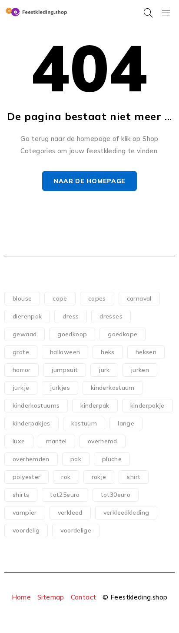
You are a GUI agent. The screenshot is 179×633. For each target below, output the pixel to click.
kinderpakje (147, 405)
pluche (112, 459)
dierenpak (27, 316)
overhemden (31, 459)
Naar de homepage (89, 181)
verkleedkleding (126, 512)
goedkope (122, 334)
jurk (104, 370)
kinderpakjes (31, 423)
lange (126, 423)
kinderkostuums (36, 405)
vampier (25, 512)
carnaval (139, 298)
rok (65, 477)
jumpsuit (64, 370)
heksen (146, 352)
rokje (99, 477)
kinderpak (94, 405)
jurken (140, 370)
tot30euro (115, 495)
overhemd (102, 441)
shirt (133, 477)
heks (108, 352)
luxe (19, 441)
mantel (56, 441)
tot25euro (65, 495)
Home (21, 597)
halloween (65, 352)
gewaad (24, 334)
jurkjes (60, 388)
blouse (22, 298)
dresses (111, 316)
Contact (83, 597)
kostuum (84, 423)
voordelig (26, 530)
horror (21, 370)
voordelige (75, 530)
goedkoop (72, 334)
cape (60, 298)
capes (97, 298)
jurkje (21, 388)
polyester (26, 477)
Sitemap (50, 597)
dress (71, 316)
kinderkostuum (113, 388)
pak (75, 459)
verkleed (70, 512)
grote (21, 352)
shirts (21, 495)
